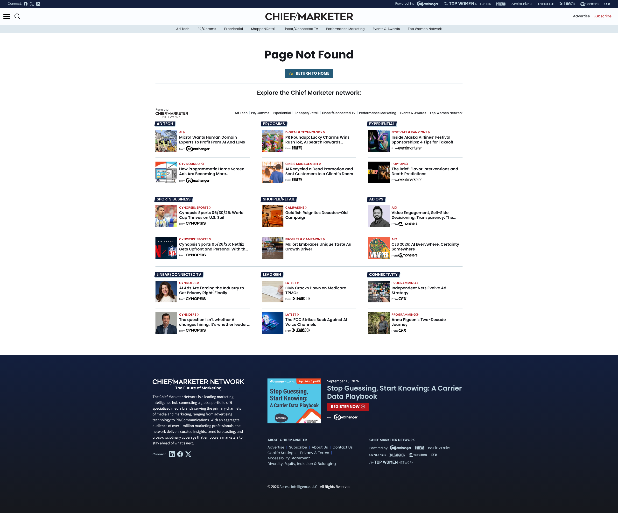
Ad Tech (183, 29)
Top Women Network (425, 29)
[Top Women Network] (467, 4)
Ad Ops (376, 199)
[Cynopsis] (546, 4)
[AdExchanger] (427, 3)
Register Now (346, 406)
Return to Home (312, 73)
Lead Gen (272, 275)
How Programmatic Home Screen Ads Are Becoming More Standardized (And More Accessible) (211, 176)
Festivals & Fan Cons (409, 132)
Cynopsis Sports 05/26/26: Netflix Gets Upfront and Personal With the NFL (213, 249)
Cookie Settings (281, 453)
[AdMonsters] (589, 4)
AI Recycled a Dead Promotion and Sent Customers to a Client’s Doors (319, 171)
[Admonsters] (407, 224)
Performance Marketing (345, 29)
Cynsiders (188, 283)
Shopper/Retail (263, 29)
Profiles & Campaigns (303, 239)
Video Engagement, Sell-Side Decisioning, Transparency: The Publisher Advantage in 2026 (422, 217)
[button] (7, 16)
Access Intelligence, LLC (298, 487)
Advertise (581, 16)
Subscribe (602, 16)
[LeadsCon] (567, 3)
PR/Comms (206, 29)
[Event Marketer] (522, 4)
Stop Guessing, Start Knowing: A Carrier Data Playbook (394, 392)
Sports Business (173, 199)
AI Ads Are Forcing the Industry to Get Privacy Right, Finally (211, 290)
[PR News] (501, 4)
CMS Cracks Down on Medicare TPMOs (315, 290)
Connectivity (383, 275)
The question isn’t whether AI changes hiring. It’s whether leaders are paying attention (214, 324)
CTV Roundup (190, 163)
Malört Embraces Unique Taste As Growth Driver (318, 247)
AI (180, 132)
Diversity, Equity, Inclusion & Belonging (301, 463)
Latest (290, 283)
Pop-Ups (399, 163)
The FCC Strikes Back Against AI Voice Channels (316, 322)
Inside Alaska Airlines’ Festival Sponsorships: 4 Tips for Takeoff (422, 140)
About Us (320, 447)
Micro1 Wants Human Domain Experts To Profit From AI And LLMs (212, 140)
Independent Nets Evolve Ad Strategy (419, 290)
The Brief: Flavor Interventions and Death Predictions (425, 171)
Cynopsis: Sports (194, 207)
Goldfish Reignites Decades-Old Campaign (316, 215)
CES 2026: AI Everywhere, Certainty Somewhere (425, 247)
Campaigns (294, 207)
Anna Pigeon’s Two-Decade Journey (419, 322)
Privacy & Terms (314, 453)
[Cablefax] (607, 4)
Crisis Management (301, 163)
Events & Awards (386, 29)
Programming (404, 283)
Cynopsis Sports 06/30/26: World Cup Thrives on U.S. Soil (211, 215)
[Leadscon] (301, 299)
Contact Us (343, 447)
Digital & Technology (304, 132)
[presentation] (166, 140)
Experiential (233, 29)
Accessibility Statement (288, 458)
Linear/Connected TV (301, 29)
